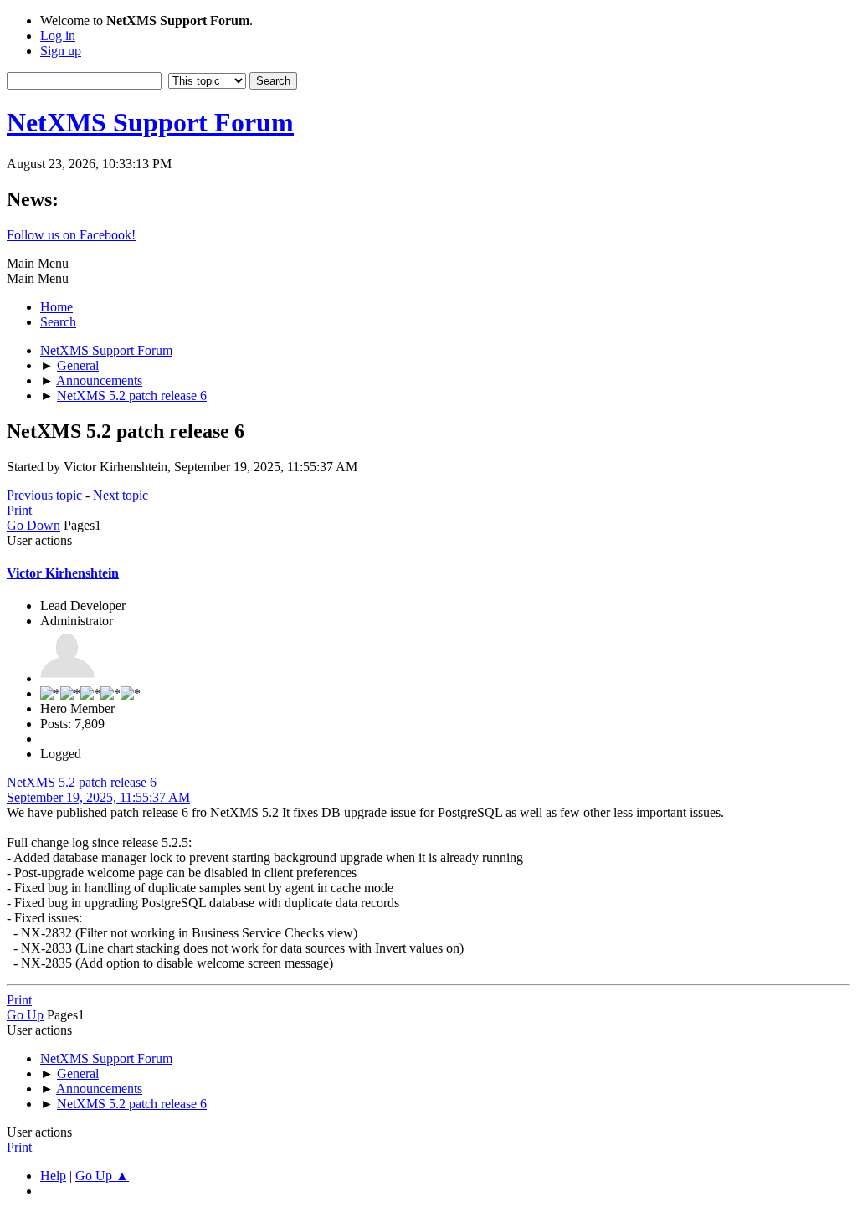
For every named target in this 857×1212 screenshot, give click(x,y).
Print (19, 510)
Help (53, 1175)
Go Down (33, 525)
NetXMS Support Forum (150, 122)
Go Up (25, 1015)
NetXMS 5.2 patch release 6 (82, 782)
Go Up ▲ (102, 1175)
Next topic (120, 495)
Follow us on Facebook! (71, 235)
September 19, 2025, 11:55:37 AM (98, 797)
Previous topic (44, 495)
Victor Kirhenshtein (63, 573)
